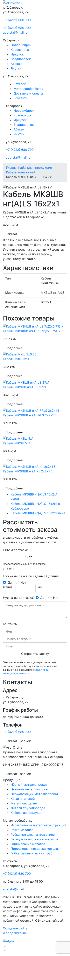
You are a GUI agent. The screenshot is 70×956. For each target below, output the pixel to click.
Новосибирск (21, 45)
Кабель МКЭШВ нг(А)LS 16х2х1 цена (38, 513)
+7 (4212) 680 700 (17, 20)
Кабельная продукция (27, 813)
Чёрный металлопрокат (29, 784)
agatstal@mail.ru (15, 32)
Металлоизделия (24, 803)
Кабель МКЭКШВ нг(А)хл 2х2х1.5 (27, 471)
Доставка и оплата (28, 93)
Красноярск (20, 50)
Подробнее (14, 348)
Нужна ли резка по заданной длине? (31, 576)
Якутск (16, 68)
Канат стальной (23, 799)
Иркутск (17, 54)
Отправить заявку (35, 654)
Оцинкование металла (28, 844)
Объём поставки (15, 550)
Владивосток (21, 59)
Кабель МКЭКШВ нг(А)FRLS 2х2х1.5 (29, 415)
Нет (23, 582)
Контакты (21, 98)
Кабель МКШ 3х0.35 (18, 359)
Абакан (16, 64)
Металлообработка (28, 89)
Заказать (12, 234)
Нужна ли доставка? (19, 598)
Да (10, 582)
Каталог (20, 84)
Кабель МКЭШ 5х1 (16, 443)
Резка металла (22, 830)
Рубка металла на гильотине (33, 834)
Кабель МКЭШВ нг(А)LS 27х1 (24, 387)
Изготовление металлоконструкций (38, 825)
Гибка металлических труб (31, 853)
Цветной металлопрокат (30, 789)
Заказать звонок (18, 741)
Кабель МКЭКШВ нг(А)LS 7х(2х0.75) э (31, 331)
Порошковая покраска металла (35, 849)
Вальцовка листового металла (34, 839)
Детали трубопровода (28, 808)
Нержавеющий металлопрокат (34, 794)
